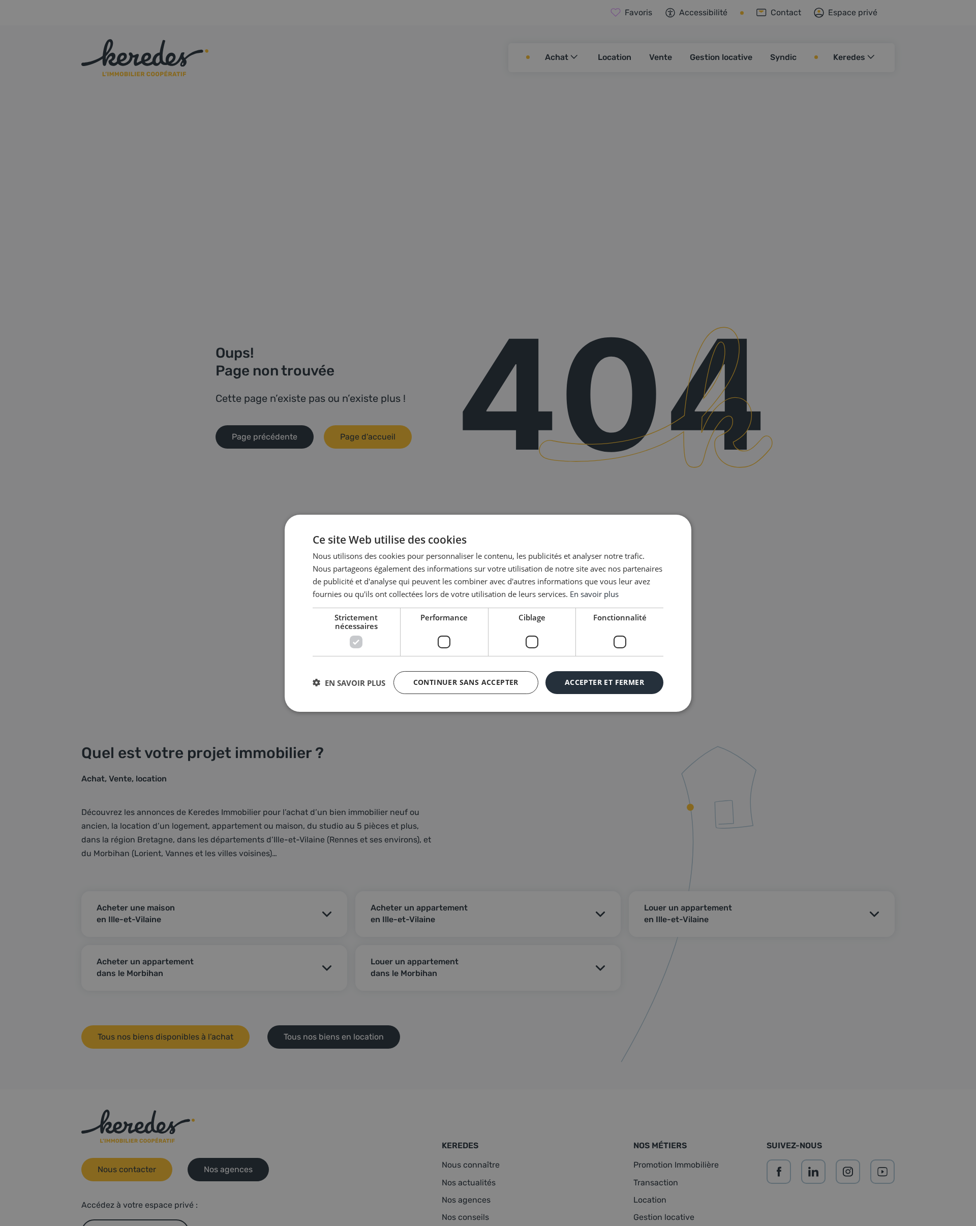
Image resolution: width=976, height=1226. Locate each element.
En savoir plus (594, 593)
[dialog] (488, 612)
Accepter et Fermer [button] (604, 682)
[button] (349, 682)
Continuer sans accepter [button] (465, 682)
